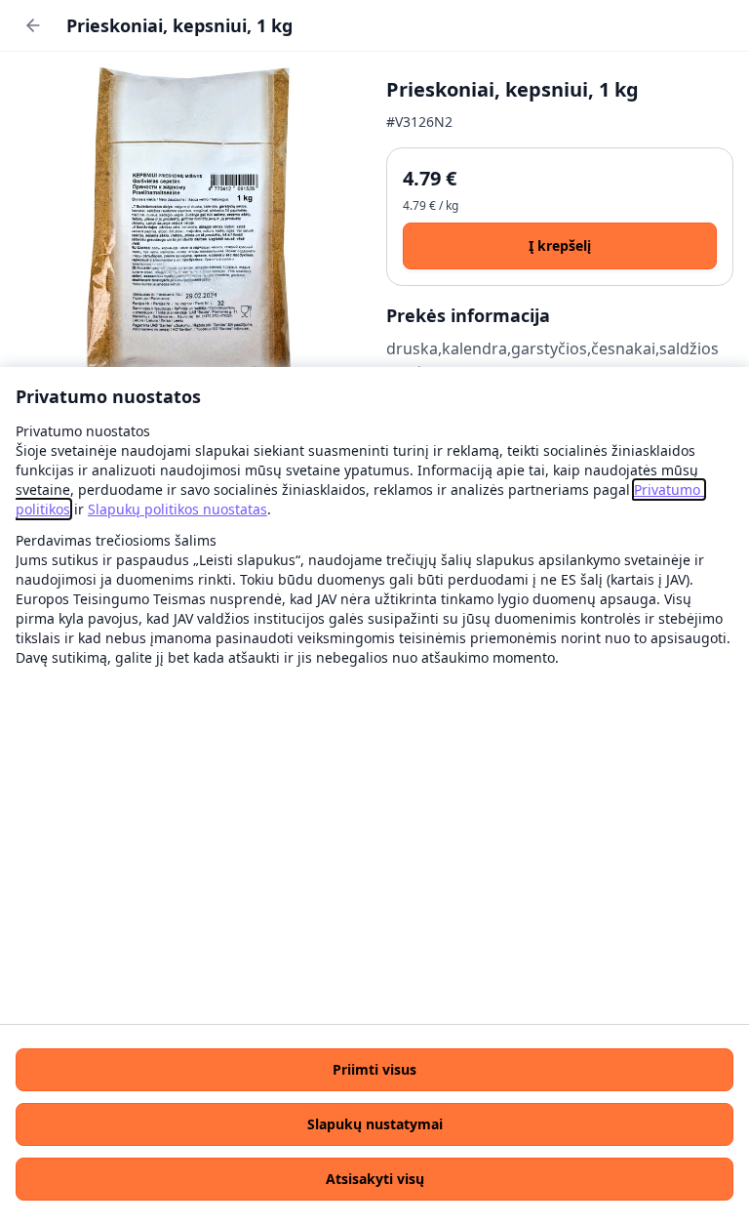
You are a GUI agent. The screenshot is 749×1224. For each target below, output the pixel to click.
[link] (177, 509)
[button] (374, 1069)
